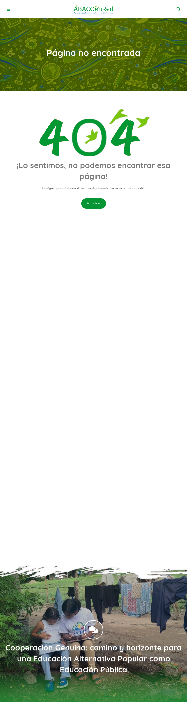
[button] (178, 9)
